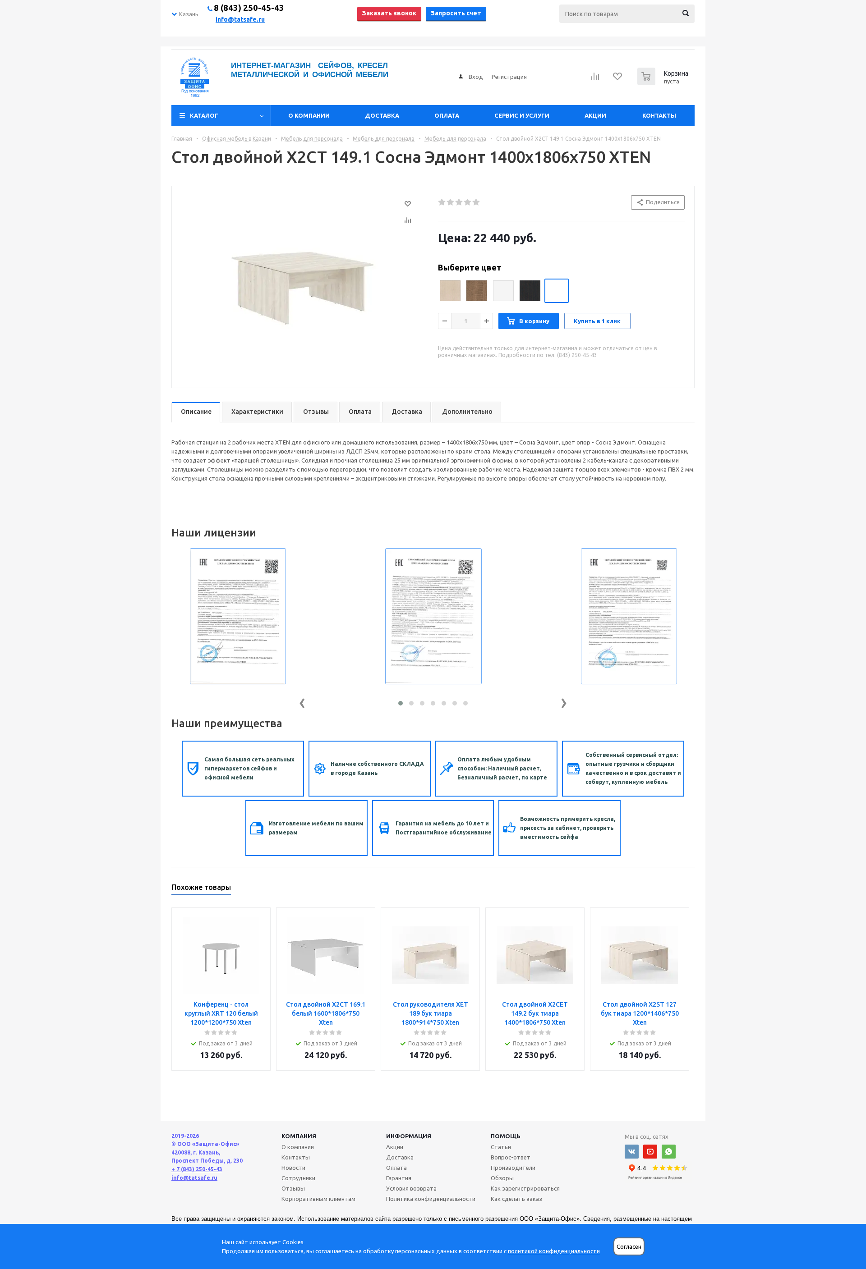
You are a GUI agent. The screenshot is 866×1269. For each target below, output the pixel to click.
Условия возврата (411, 1188)
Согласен (629, 1246)
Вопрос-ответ (510, 1157)
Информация (408, 1136)
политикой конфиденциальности (554, 1251)
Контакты (659, 115)
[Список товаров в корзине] (664, 82)
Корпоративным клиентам (318, 1199)
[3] (459, 202)
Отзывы (293, 1188)
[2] (451, 202)
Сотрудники (298, 1178)
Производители (513, 1167)
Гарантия (398, 1178)
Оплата (446, 115)
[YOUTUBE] (650, 1152)
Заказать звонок (389, 13)
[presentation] (302, 701)
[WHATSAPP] (669, 1152)
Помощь (506, 1136)
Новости (293, 1167)
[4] (468, 202)
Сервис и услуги (521, 115)
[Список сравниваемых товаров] (595, 79)
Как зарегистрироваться (525, 1188)
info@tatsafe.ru (240, 19)
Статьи (501, 1147)
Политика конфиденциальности (430, 1199)
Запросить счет (456, 13)
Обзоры (502, 1178)
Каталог (204, 115)
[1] (442, 202)
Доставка (382, 115)
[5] (476, 202)
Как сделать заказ (516, 1199)
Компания (298, 1136)
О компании (309, 115)
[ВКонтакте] (632, 1152)
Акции (595, 115)
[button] (400, 703)
